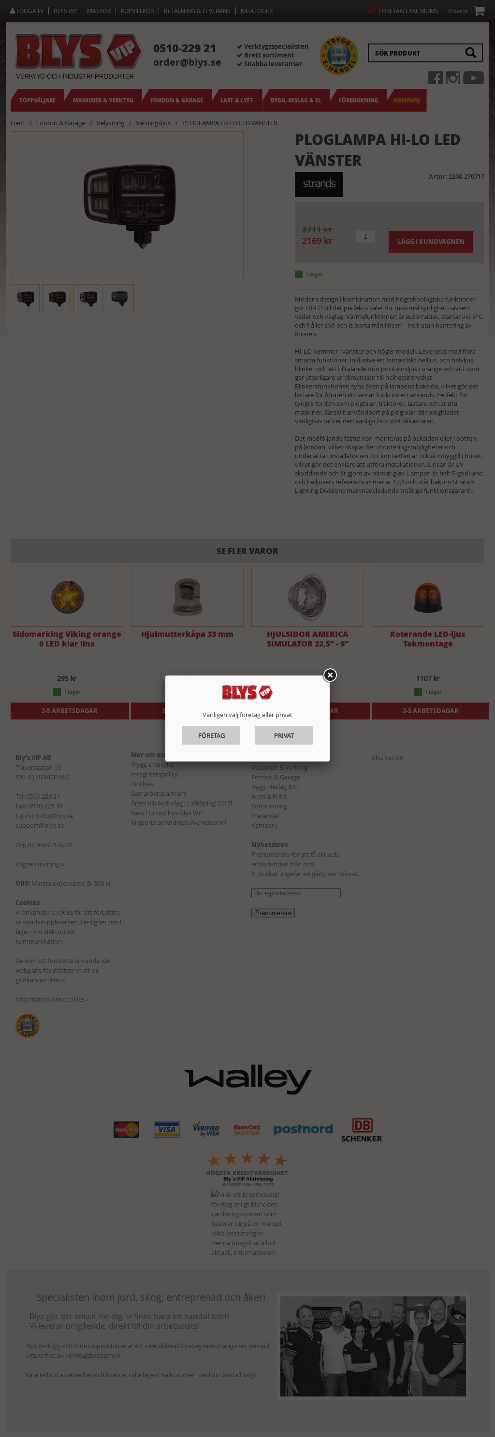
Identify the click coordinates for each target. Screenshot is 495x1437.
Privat (284, 735)
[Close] (329, 675)
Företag (211, 735)
